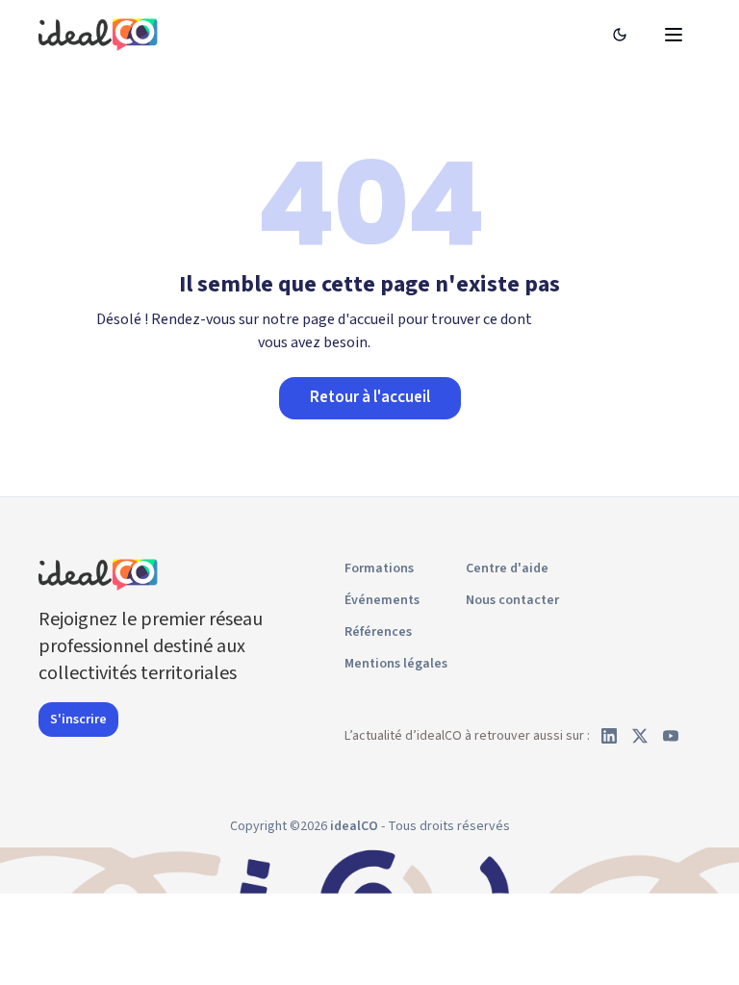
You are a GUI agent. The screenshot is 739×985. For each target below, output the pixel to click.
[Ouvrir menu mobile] (674, 34)
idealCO (354, 826)
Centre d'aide (507, 568)
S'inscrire (78, 719)
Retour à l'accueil (370, 397)
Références (378, 632)
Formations (379, 568)
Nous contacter (512, 600)
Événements (382, 600)
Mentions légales (395, 663)
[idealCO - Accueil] (101, 34)
